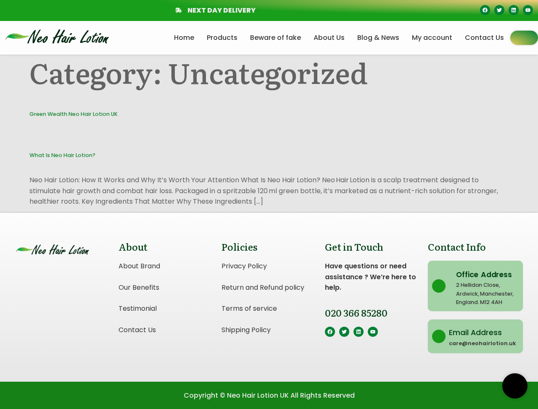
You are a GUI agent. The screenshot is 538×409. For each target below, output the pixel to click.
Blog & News (378, 37)
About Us (329, 37)
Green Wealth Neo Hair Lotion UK (73, 114)
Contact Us (484, 37)
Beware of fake (275, 37)
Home (184, 37)
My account (432, 37)
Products (222, 37)
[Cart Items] (524, 38)
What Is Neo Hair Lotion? (62, 155)
